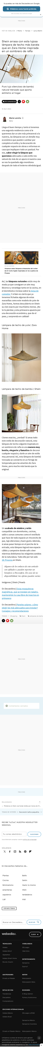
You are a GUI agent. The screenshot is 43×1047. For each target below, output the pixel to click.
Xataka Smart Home (10, 958)
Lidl (4, 899)
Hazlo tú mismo (29, 885)
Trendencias (7, 994)
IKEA (24, 890)
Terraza (27, 31)
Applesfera (6, 955)
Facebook (10, 851)
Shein (23, 616)
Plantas (6, 875)
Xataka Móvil (7, 951)
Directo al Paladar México (11, 1031)
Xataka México (8, 1013)
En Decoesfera (9, 266)
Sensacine (25, 963)
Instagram (15, 851)
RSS (20, 851)
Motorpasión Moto (28, 982)
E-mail (27, 101)
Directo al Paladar (9, 978)
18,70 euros (7, 560)
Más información (35, 1044)
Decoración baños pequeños (29, 812)
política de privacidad (29, 839)
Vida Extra (25, 951)
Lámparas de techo (36, 616)
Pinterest (25, 851)
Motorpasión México (29, 1031)
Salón (24, 880)
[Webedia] (9, 935)
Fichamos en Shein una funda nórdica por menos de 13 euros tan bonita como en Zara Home (22, 806)
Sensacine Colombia (29, 1024)
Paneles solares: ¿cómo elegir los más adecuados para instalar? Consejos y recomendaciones (20, 607)
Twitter (19, 101)
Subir (33, 934)
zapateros (7, 894)
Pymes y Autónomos (29, 997)
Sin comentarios (10, 101)
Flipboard (23, 101)
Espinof (25, 966)
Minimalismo (8, 885)
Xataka (5, 947)
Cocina (6, 880)
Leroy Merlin (37, 31)
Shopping (13, 616)
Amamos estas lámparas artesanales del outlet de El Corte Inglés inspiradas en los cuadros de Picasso (21, 271)
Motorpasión (26, 978)
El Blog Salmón (27, 994)
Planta (19, 31)
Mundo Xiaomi (8, 962)
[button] (16, 118)
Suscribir (34, 834)
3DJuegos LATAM (28, 1013)
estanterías (7, 890)
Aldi (24, 899)
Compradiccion (8, 1001)
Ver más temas (9, 908)
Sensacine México (28, 1020)
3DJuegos (25, 947)
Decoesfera (6, 997)
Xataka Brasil (7, 1017)
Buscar (32, 922)
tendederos (27, 894)
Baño (24, 875)
